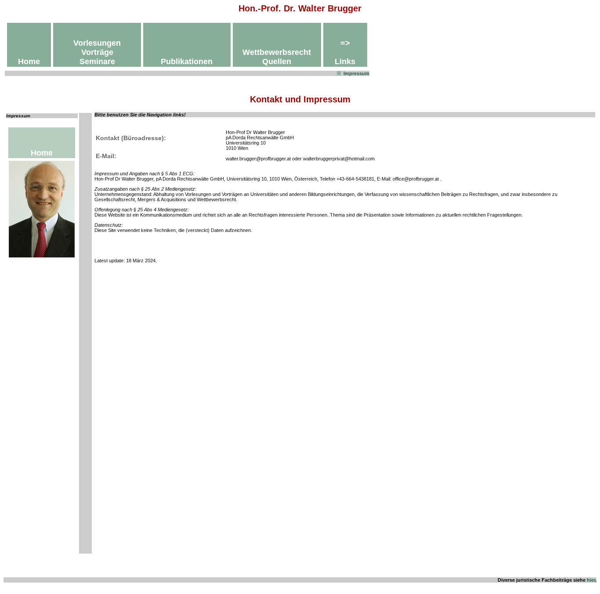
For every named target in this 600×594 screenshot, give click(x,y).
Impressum (356, 73)
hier (591, 580)
